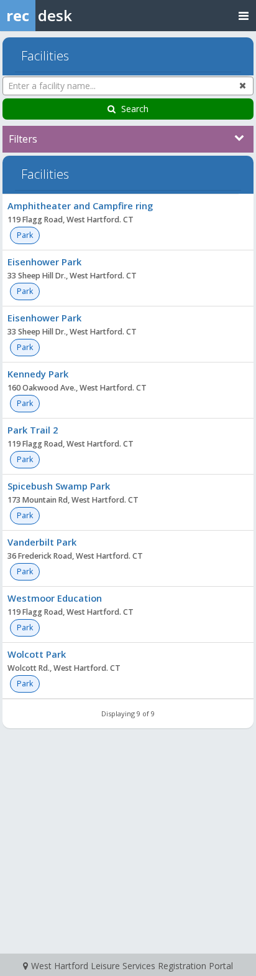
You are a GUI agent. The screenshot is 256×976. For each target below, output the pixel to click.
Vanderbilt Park (41, 542)
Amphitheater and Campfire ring (80, 205)
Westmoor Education (54, 598)
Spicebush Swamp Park (58, 486)
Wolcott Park (36, 654)
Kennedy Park (37, 373)
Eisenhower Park (44, 261)
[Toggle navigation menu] (244, 15)
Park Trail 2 (32, 430)
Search (135, 109)
